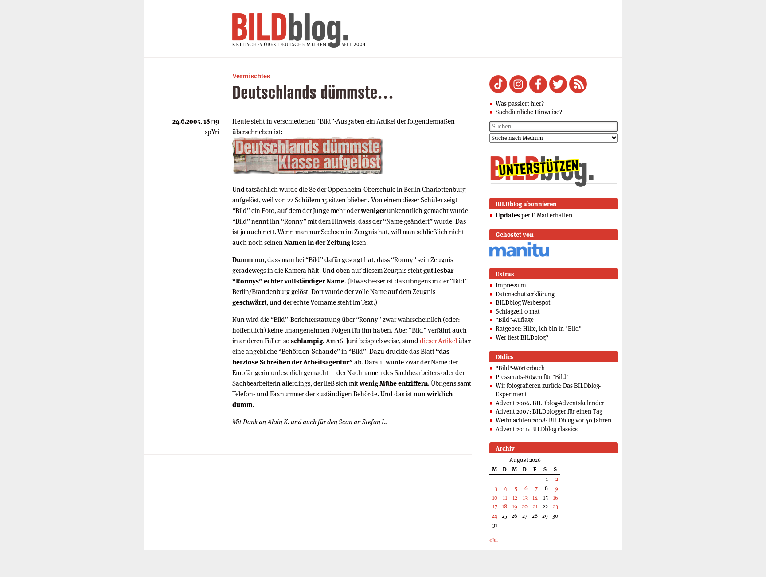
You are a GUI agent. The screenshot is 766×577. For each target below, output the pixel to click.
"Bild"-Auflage (515, 320)
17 (494, 506)
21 (535, 506)
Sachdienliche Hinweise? (529, 112)
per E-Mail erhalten (534, 215)
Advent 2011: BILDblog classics (537, 429)
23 (555, 506)
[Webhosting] (519, 255)
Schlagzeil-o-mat (518, 311)
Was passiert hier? (520, 104)
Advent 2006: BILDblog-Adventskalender (550, 403)
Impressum (511, 285)
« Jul (493, 540)
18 (504, 506)
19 (514, 506)
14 (535, 497)
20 (525, 506)
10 (494, 497)
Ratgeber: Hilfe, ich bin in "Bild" (539, 329)
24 (494, 515)
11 (505, 497)
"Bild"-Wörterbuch (520, 368)
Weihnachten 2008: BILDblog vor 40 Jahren (553, 420)
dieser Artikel (438, 341)
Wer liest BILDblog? (522, 337)
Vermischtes (251, 76)
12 (514, 497)
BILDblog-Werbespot (523, 302)
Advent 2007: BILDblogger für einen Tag (549, 411)
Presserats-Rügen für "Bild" (532, 377)
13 (525, 497)
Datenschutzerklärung (525, 294)
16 (555, 497)
